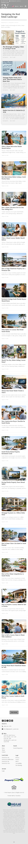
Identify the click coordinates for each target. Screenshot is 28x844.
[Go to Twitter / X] (7, 721)
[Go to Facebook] (3, 721)
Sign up (16, 6)
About (3, 746)
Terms (17, 759)
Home (3, 748)
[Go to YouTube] (10, 721)
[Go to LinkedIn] (12, 721)
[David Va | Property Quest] (14, 779)
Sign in (21, 6)
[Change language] (12, 6)
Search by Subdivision (7, 759)
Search (15, 746)
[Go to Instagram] (5, 721)
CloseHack (17, 795)
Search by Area (6, 763)
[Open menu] (25, 6)
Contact (3, 752)
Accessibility (19, 763)
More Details (14, 712)
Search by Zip (5, 761)
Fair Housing (19, 765)
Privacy (17, 757)
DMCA (17, 761)
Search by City (5, 757)
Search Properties (17, 748)
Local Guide (5, 755)
